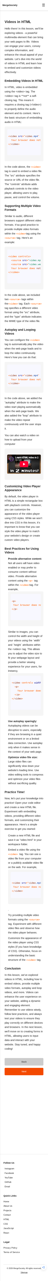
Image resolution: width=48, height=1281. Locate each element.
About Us (7, 1206)
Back (24, 1061)
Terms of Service (11, 1252)
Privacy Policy (10, 1248)
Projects (7, 1210)
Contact (7, 1215)
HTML (6, 1219)
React (6, 1233)
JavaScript (8, 1228)
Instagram (9, 1168)
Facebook (9, 1173)
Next (24, 1071)
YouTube (9, 1177)
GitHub (8, 1182)
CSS (5, 1224)
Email (7, 1186)
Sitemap (24, 1272)
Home (6, 1201)
